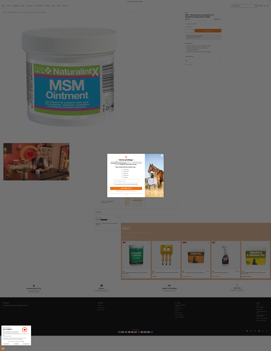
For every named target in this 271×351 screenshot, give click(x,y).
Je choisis (16, 343)
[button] (3, 348)
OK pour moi (26, 343)
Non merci (6, 343)
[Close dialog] (162, 155)
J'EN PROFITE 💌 (126, 188)
